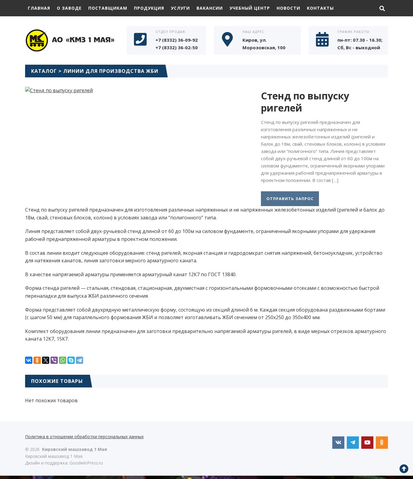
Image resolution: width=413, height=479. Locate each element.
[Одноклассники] (37, 360)
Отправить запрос (290, 198)
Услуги (180, 8)
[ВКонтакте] (28, 360)
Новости (288, 8)
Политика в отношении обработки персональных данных (84, 436)
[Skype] (71, 360)
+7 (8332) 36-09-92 (176, 40)
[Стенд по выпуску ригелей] (59, 90)
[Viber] (54, 360)
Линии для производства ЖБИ (110, 71)
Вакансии (210, 8)
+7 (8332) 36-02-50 (176, 47)
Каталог (44, 71)
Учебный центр (249, 8)
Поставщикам (107, 8)
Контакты (320, 8)
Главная (39, 8)
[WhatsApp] (62, 360)
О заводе (69, 8)
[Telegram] (79, 360)
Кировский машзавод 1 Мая (70, 39)
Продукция (149, 8)
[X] (45, 360)
